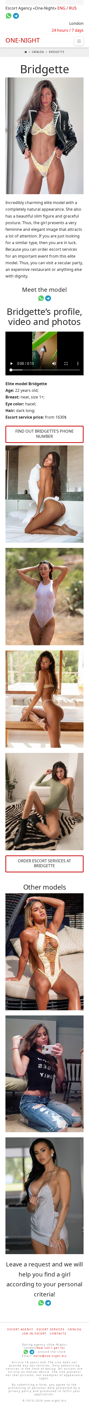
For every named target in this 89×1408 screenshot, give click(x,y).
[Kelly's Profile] (44, 951)
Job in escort (34, 1333)
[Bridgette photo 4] (44, 699)
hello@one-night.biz (50, 1356)
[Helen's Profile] (44, 1195)
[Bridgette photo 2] (44, 494)
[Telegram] (31, 1351)
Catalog (38, 52)
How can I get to (50, 1347)
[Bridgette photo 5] (44, 801)
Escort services (51, 1329)
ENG (61, 8)
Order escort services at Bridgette (44, 863)
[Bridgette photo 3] (44, 596)
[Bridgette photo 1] (44, 135)
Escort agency (20, 1329)
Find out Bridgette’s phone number (44, 433)
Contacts (58, 1333)
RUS (73, 8)
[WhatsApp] (25, 1351)
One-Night (22, 40)
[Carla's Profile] (44, 1073)
